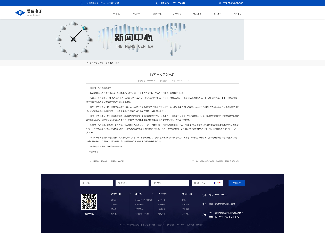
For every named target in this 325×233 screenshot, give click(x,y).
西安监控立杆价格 (142, 214)
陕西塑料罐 (139, 204)
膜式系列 (114, 209)
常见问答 (185, 204)
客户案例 (217, 14)
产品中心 (237, 14)
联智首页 (117, 14)
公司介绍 (161, 209)
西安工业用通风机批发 (143, 200)
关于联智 (177, 14)
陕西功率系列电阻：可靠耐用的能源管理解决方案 (219, 161)
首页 (101, 63)
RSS (178, 225)
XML (183, 225)
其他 (117, 63)
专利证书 (161, 214)
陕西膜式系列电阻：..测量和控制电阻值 (109, 161)
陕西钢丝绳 (139, 209)
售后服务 (197, 14)
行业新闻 (185, 209)
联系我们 (137, 14)
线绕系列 (114, 200)
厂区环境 (161, 200)
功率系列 (114, 214)
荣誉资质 (161, 204)
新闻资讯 (157, 14)
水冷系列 (114, 204)
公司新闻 (185, 214)
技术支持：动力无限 (195, 225)
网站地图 (170, 225)
